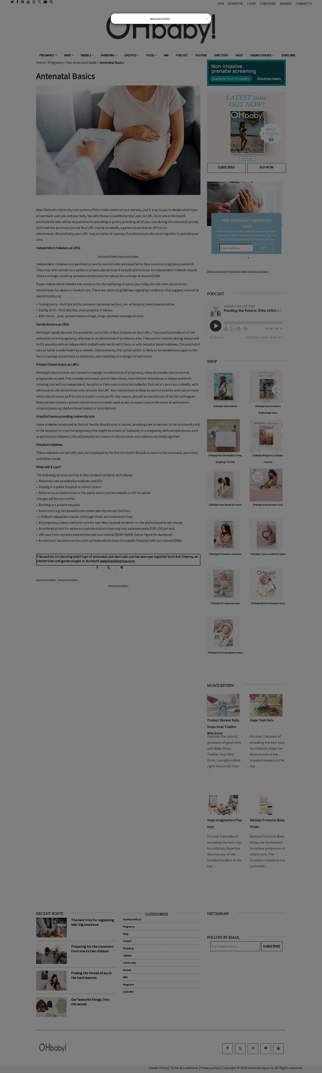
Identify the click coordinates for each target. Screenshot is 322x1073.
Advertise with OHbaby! (160, 18)
